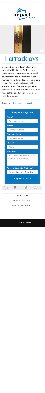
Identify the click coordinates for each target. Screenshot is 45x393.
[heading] (22, 112)
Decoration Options (22, 205)
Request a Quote (22, 178)
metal (29, 103)
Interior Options (21, 201)
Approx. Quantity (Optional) (20, 168)
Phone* (10, 143)
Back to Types (24, 223)
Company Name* (14, 134)
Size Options (22, 196)
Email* (10, 125)
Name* (10, 117)
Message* (11, 151)
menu (24, 103)
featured (16, 103)
